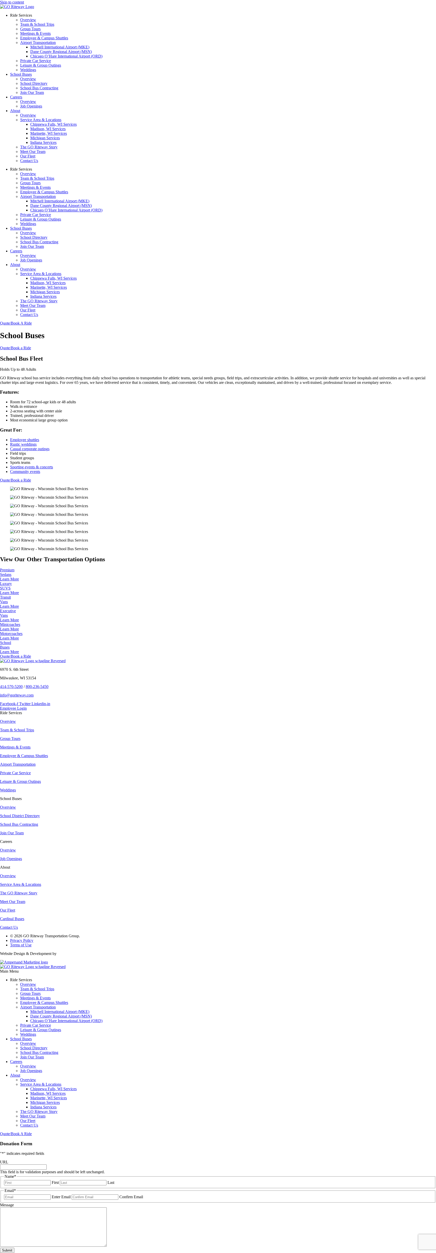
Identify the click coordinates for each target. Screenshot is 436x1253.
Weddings (28, 70)
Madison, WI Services (48, 129)
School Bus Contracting (39, 88)
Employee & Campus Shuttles (44, 38)
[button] (218, 971)
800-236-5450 (37, 686)
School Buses (21, 74)
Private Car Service (35, 61)
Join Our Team (32, 92)
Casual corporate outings (29, 449)
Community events (25, 471)
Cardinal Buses (12, 919)
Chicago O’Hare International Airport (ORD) (66, 56)
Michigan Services (45, 138)
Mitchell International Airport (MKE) (59, 47)
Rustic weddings (23, 444)
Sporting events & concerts (31, 467)
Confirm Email (131, 1197)
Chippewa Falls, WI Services (53, 124)
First (55, 1182)
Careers (16, 97)
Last (110, 1182)
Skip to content (12, 2)
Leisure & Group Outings (40, 65)
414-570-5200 (11, 686)
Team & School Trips (37, 24)
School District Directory (20, 816)
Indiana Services (43, 142)
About (15, 111)
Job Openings (31, 106)
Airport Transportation (38, 42)
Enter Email (61, 1197)
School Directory (33, 83)
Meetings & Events (35, 33)
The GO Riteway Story (39, 147)
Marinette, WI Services (48, 133)
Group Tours (30, 29)
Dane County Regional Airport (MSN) (61, 51)
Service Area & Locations (40, 120)
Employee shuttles (24, 440)
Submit (7, 1250)
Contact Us (29, 160)
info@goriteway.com (17, 695)
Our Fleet (27, 156)
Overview (28, 20)
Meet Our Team (32, 151)
